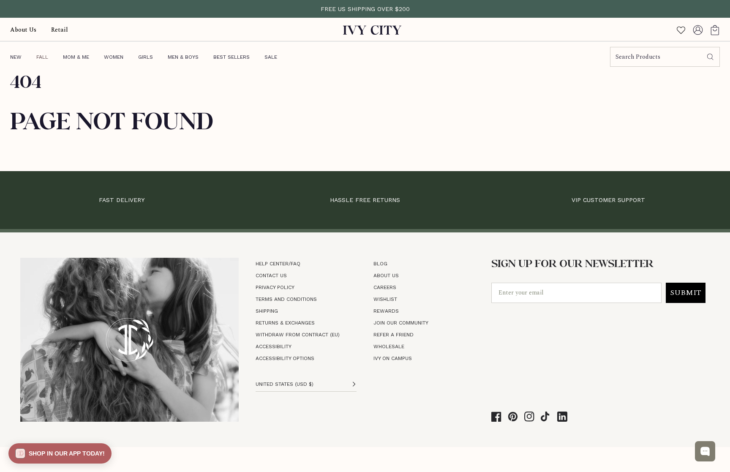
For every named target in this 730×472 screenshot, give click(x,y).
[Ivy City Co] (372, 29)
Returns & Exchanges (285, 322)
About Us (386, 275)
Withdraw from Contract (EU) (298, 334)
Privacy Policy (275, 287)
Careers (384, 287)
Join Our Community (400, 322)
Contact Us (271, 275)
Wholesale (388, 346)
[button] (715, 30)
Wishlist (385, 299)
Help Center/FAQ (278, 263)
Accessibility (273, 346)
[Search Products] (710, 57)
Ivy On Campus (392, 358)
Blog (380, 263)
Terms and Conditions (286, 299)
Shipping (267, 311)
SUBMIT (685, 292)
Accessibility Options (285, 358)
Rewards (386, 311)
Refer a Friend (393, 334)
